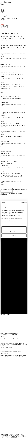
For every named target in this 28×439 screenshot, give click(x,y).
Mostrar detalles (20, 224)
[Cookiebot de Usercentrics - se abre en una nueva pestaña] (21, 202)
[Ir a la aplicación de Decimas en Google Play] (14, 302)
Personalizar (13, 231)
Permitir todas (14, 228)
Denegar (14, 235)
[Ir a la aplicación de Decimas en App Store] (14, 310)
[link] (3, 30)
